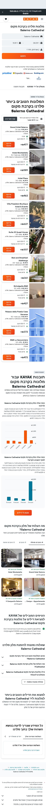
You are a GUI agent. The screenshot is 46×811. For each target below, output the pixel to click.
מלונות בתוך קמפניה (24, 769)
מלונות (26, 767)
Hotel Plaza (23, 178)
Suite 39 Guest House (18, 232)
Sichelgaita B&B (21, 286)
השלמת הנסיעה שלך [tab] (33, 736)
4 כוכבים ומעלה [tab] (37, 542)
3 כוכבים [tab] (22, 542)
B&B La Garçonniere (19, 340)
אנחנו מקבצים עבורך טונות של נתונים (27, 800)
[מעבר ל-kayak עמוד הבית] (30, 19)
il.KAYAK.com (35, 767)
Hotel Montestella (20, 153)
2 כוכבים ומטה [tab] (9, 542)
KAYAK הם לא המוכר (34, 796)
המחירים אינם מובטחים (35, 789)
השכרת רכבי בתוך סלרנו (31, 750)
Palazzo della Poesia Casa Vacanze (16, 313)
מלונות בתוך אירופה (15, 767)
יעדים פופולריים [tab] (15, 736)
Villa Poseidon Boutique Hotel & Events (17, 205)
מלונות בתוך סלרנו (9, 769)
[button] (2, 12)
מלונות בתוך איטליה (38, 769)
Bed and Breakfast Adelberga (20, 259)
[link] (23, 513)
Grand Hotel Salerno (19, 127)
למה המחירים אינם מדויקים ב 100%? (27, 804)
